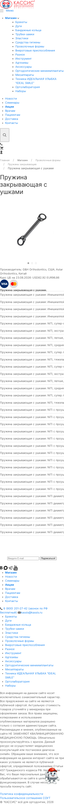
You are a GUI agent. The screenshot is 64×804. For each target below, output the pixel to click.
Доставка (11, 118)
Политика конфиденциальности (21, 794)
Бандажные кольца (28, 30)
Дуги (18, 26)
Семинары (12, 102)
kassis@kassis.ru (31, 612)
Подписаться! (48, 558)
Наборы (20, 91)
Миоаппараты (24, 74)
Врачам (10, 110)
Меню (10, 10)
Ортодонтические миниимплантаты (39, 70)
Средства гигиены (27, 42)
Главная (5, 160)
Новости (11, 98)
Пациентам (12, 114)
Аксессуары (23, 66)
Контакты (11, 123)
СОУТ (46, 798)
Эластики (21, 38)
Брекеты (21, 22)
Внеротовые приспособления (35, 50)
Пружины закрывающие (22, 164)
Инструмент (23, 58)
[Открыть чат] (52, 778)
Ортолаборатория (27, 87)
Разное (20, 54)
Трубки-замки (24, 34)
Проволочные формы (29, 46)
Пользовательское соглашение (21, 798)
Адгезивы (21, 62)
